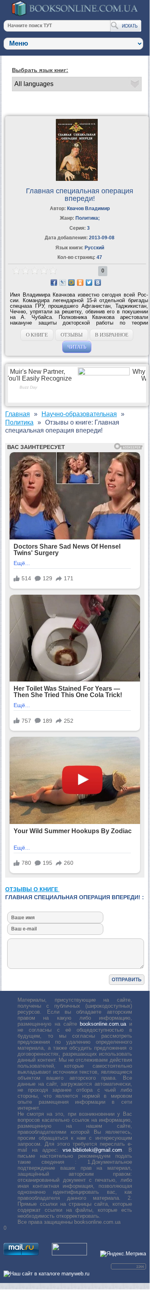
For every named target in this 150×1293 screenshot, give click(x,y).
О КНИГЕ (37, 335)
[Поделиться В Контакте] (98, 282)
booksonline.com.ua (103, 1024)
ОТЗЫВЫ (72, 335)
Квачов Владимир (88, 208)
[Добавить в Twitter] (89, 282)
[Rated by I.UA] (69, 1254)
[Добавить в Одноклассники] (80, 282)
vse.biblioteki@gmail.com (92, 1150)
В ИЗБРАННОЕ (111, 335)
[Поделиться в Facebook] (54, 282)
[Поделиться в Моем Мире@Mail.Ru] (71, 282)
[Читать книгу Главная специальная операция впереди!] (77, 179)
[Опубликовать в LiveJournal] (62, 282)
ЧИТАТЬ (76, 347)
